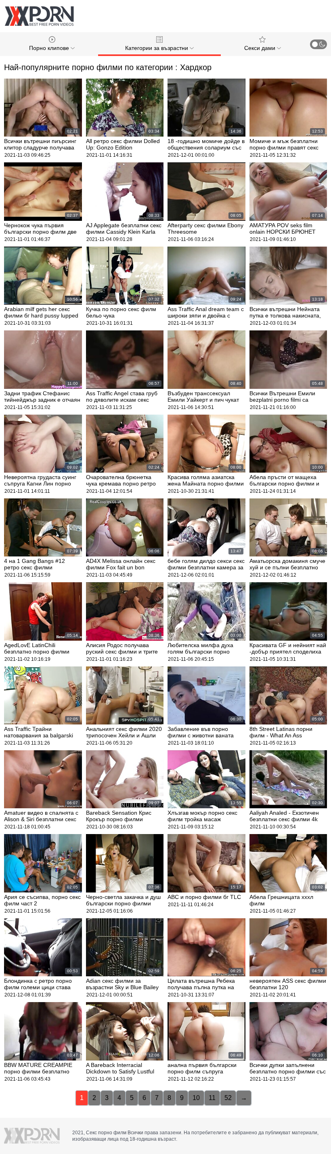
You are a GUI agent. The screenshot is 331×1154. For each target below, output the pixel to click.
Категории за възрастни (157, 48)
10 (196, 1097)
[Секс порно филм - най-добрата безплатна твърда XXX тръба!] (39, 16)
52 (228, 1097)
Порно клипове (50, 48)
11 (212, 1097)
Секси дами (260, 48)
